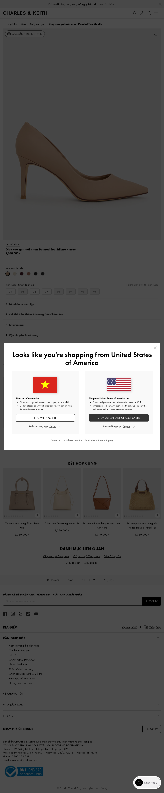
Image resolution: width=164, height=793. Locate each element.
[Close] (155, 348)
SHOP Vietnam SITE (45, 417)
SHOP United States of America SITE (118, 417)
